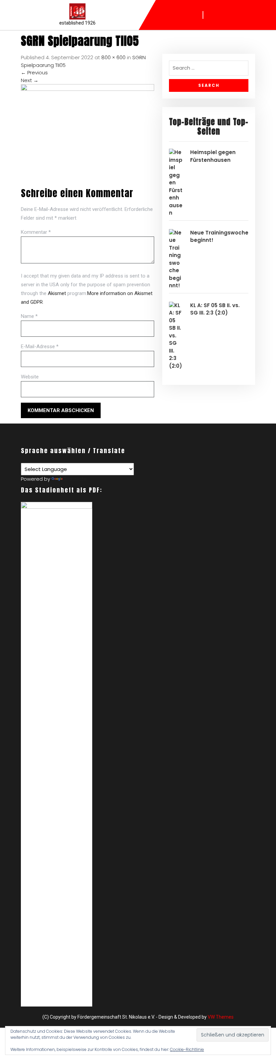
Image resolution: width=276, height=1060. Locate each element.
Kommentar (36, 232)
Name (29, 316)
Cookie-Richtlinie (187, 1049)
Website (30, 377)
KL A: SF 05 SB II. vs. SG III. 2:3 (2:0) (215, 309)
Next (29, 80)
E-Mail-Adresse (40, 346)
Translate (75, 478)
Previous (34, 72)
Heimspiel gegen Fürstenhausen (213, 156)
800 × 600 (113, 57)
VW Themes (220, 1017)
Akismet (57, 293)
